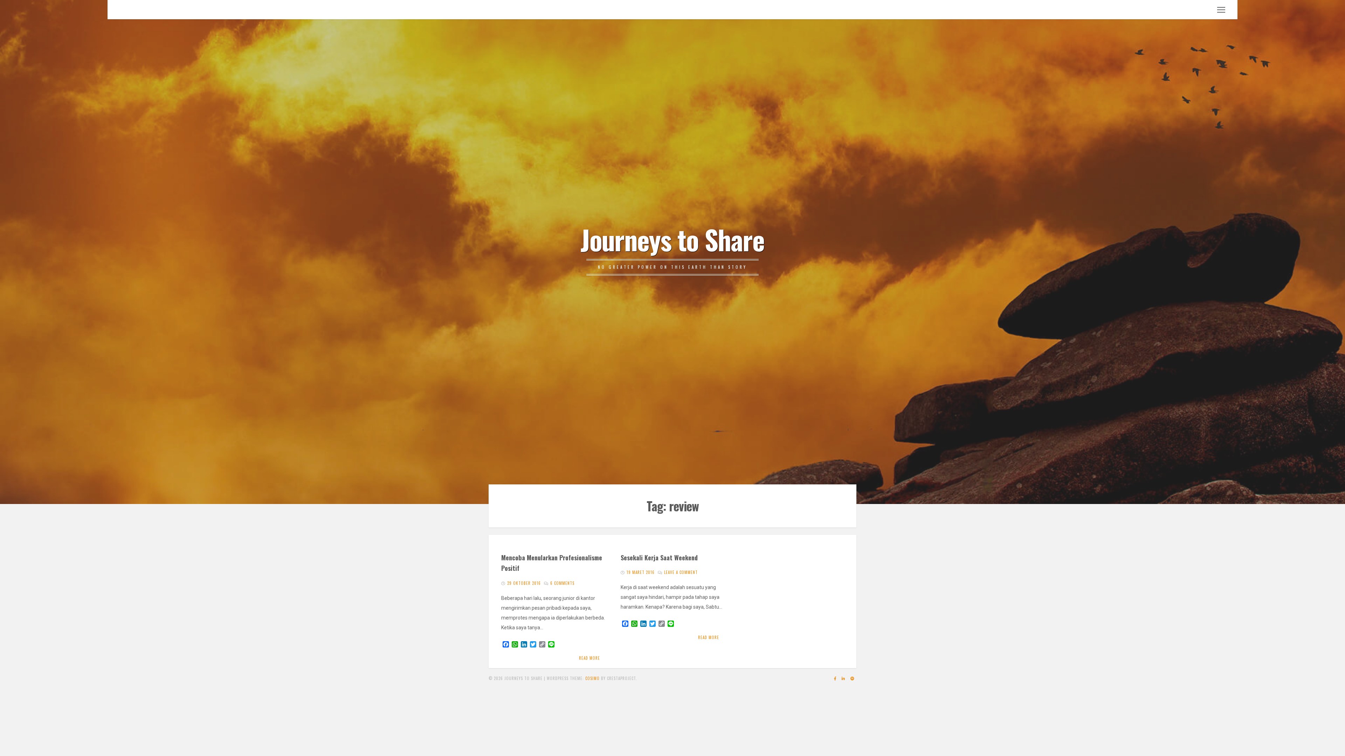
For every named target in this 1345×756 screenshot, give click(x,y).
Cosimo (592, 678)
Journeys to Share (672, 239)
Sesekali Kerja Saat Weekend (659, 557)
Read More (589, 658)
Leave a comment (681, 572)
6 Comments (562, 583)
